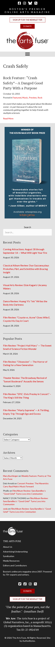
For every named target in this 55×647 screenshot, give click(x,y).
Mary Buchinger (10, 476)
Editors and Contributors (15, 565)
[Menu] (27, 54)
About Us (7, 547)
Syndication (8, 556)
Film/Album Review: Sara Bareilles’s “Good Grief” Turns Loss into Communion (25, 501)
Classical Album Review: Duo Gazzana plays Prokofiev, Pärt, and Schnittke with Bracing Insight (26, 269)
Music (25, 97)
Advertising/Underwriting (15, 551)
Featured (17, 97)
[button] (27, 19)
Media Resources (11, 560)
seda (5, 508)
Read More (8, 118)
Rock (40, 97)
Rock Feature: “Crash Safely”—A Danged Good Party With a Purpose (23, 82)
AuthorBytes (28, 641)
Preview (33, 97)
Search (27, 227)
